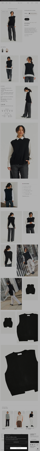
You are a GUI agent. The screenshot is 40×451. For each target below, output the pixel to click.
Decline (7, 448)
